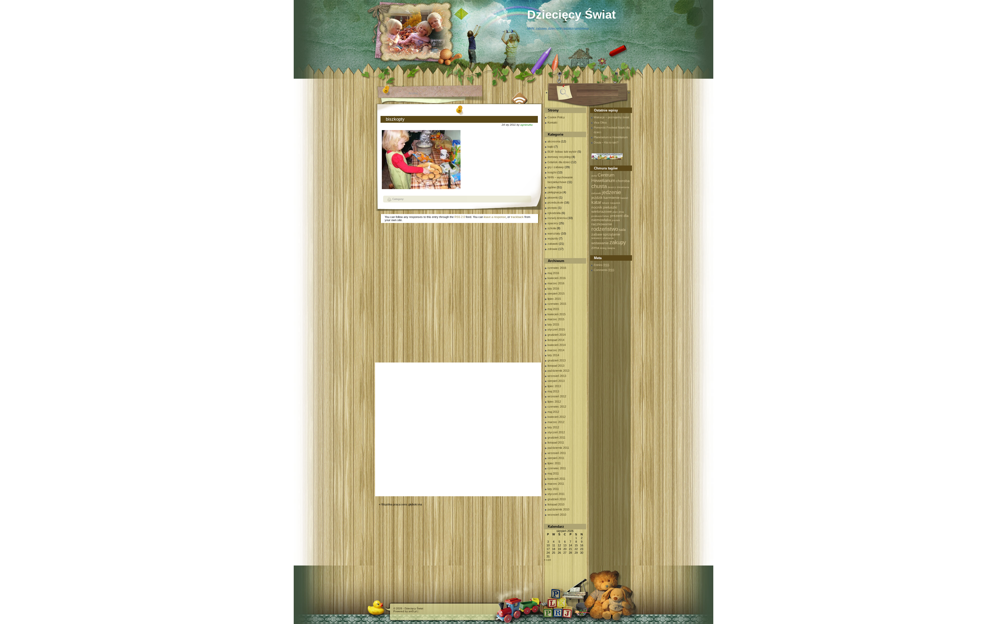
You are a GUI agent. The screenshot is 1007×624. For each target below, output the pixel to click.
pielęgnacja (555, 192)
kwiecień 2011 (556, 478)
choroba (623, 181)
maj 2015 (553, 309)
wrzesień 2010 (557, 514)
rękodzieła (554, 213)
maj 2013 (553, 391)
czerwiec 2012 (557, 406)
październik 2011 (558, 447)
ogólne (552, 187)
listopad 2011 (556, 442)
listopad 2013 (556, 365)
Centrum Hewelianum (603, 177)
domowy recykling (559, 156)
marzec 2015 (556, 319)
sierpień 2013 (556, 380)
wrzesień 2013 (557, 375)
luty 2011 (553, 488)
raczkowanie (601, 224)
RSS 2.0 (459, 216)
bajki (550, 146)
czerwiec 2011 (557, 468)
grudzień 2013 (557, 360)
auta (594, 175)
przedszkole (555, 202)
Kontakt (552, 122)
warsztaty (554, 233)
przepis (552, 207)
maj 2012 (553, 411)
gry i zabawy (556, 167)
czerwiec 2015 (557, 303)
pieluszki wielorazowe (604, 209)
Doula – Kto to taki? (606, 142)
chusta (599, 186)
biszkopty (395, 119)
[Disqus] (459, 293)
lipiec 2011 (554, 463)
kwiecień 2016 (557, 278)
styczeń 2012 (556, 432)
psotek (616, 220)
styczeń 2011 (556, 493)
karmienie (611, 197)
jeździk (597, 197)
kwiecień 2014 (557, 344)
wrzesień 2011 (557, 453)
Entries (601, 264)
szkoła (552, 228)
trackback (517, 216)
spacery (553, 223)
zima (595, 248)
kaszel (624, 197)
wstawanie (600, 243)
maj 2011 (553, 473)
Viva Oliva (600, 122)
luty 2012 (553, 427)
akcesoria (554, 141)
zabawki (553, 243)
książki (552, 172)
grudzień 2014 (557, 334)
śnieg (603, 248)
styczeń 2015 (556, 329)
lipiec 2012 (554, 401)
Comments (604, 269)
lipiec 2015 (554, 298)
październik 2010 (558, 509)
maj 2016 (553, 273)
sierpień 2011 (556, 458)
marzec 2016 (556, 283)
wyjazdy (553, 238)
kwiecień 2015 (557, 314)
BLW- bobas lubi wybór (562, 151)
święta (611, 248)
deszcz (612, 187)
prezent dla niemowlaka (610, 218)
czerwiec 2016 (557, 267)
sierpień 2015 (556, 293)
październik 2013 (558, 370)
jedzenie (611, 192)
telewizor (596, 238)
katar (596, 202)
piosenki (553, 197)
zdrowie (553, 248)
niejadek (615, 202)
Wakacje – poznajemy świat (611, 117)
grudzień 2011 (556, 437)
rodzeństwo (604, 229)
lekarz (605, 202)
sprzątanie (611, 234)
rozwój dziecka (557, 218)
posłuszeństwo (600, 216)
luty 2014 (553, 355)
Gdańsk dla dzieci (559, 162)
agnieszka (526, 124)
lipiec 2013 (554, 386)
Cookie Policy (556, 117)
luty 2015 (553, 324)
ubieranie (608, 238)
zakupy (617, 242)
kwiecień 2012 (557, 416)
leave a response (495, 216)
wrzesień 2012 (557, 396)
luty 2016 (553, 288)
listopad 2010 (556, 504)
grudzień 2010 (557, 499)
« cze (547, 559)
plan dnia (618, 211)
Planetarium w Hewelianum (611, 137)
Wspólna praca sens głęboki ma (401, 504)
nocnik (596, 207)
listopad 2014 (556, 340)
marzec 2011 (556, 483)
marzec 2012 (556, 422)
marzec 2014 (556, 350)
